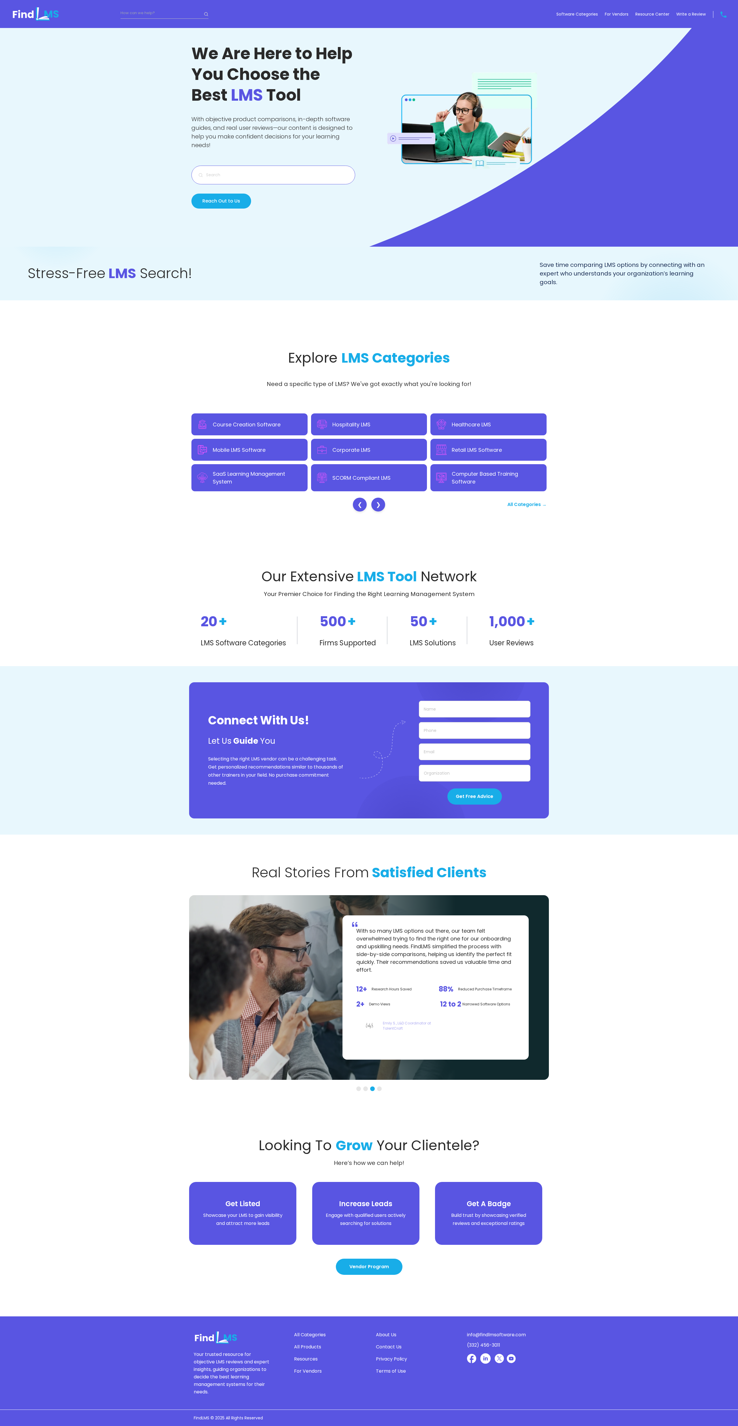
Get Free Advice (474, 796)
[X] (499, 1358)
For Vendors (616, 14)
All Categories (310, 1334)
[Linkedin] (485, 1358)
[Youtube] (511, 1358)
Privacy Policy (391, 1359)
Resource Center (652, 14)
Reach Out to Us (221, 201)
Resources (306, 1359)
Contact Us (389, 1346)
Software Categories (577, 14)
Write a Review (691, 14)
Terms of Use (391, 1371)
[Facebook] (471, 1358)
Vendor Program (369, 1266)
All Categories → (527, 504)
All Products (307, 1346)
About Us (386, 1334)
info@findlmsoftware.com (496, 1334)
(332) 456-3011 (483, 1345)
